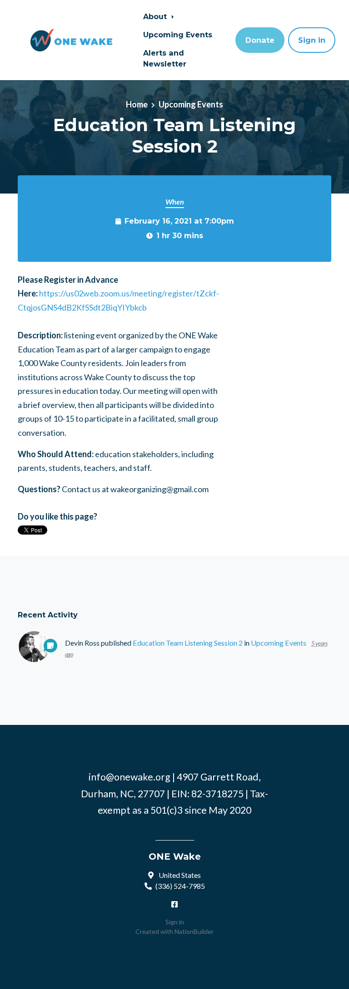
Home (137, 104)
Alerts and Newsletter (164, 58)
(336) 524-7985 (180, 886)
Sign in (311, 40)
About (156, 16)
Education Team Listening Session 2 (188, 642)
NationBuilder (194, 931)
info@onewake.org (129, 777)
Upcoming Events (177, 34)
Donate (259, 40)
